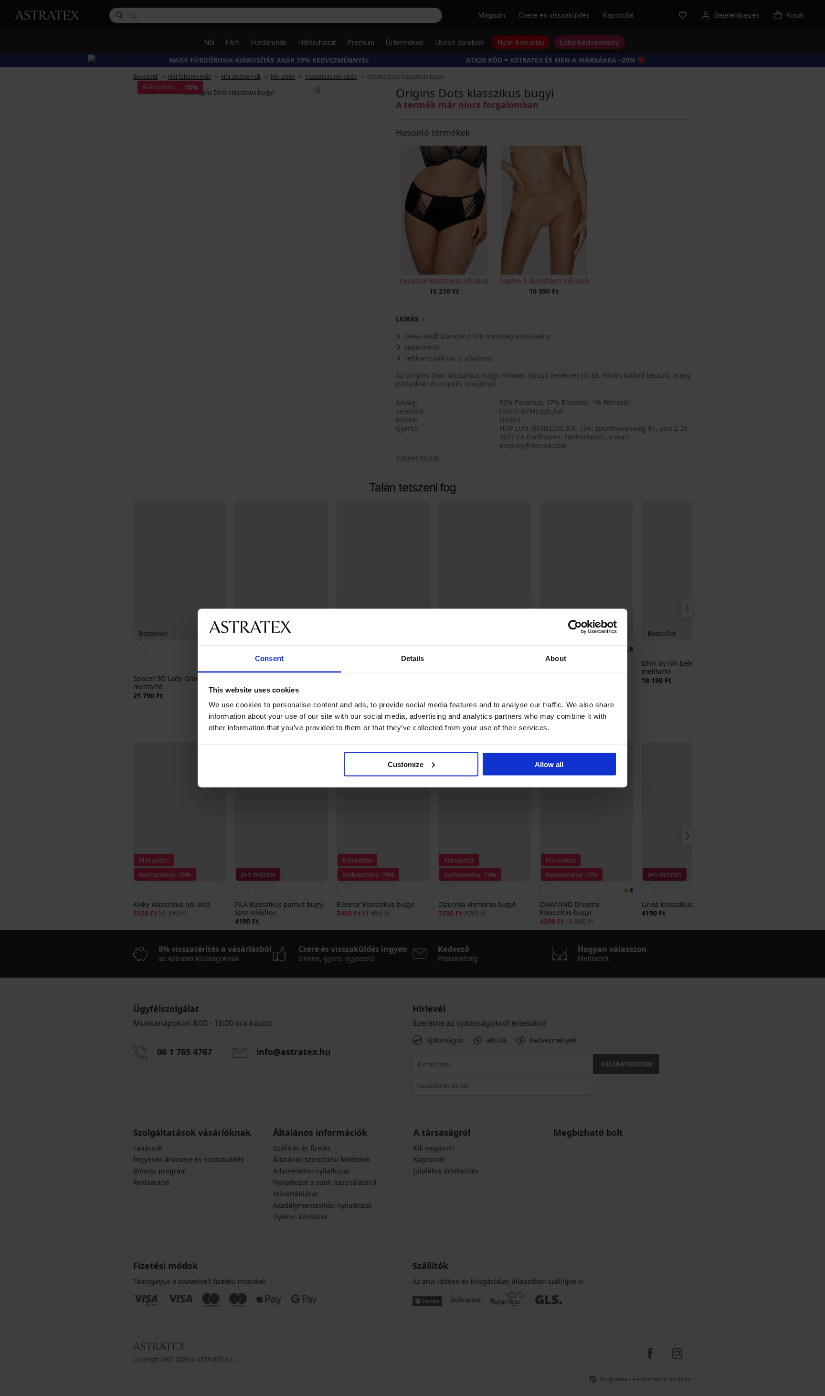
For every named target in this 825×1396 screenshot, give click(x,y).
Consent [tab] (269, 658)
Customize (405, 764)
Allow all (549, 764)
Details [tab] (412, 658)
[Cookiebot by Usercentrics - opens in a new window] (575, 626)
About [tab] (555, 658)
